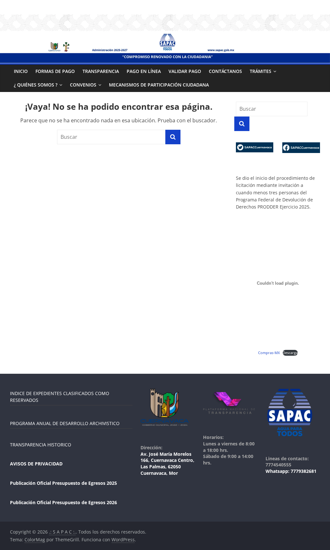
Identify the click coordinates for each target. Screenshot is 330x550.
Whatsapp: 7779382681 (291, 471)
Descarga (290, 352)
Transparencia (100, 71)
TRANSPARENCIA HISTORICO (40, 445)
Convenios (83, 85)
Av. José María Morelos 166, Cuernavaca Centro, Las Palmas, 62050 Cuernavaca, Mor (167, 463)
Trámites (260, 71)
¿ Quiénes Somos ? (35, 85)
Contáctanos (225, 71)
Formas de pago (55, 71)
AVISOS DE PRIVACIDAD (36, 464)
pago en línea (144, 71)
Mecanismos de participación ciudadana (159, 85)
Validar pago (185, 71)
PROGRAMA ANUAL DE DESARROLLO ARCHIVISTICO (65, 423)
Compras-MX (269, 352)
